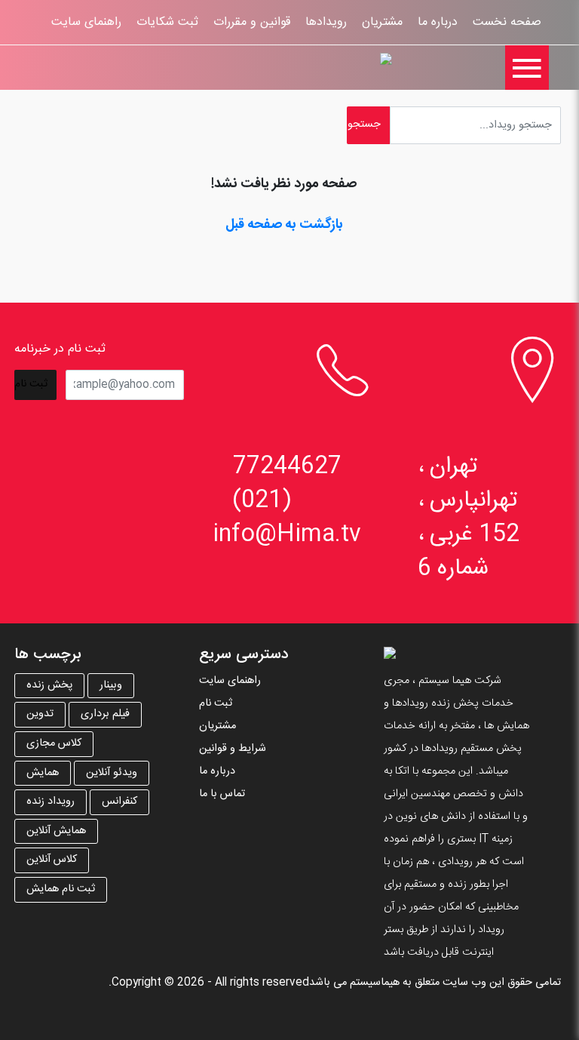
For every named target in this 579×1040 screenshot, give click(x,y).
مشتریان (382, 22)
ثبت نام (215, 703)
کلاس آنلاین (51, 860)
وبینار (111, 685)
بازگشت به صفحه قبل (284, 225)
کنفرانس (119, 801)
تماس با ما (222, 794)
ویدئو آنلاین (111, 773)
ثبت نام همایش (60, 889)
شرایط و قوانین (232, 749)
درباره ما (438, 22)
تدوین (40, 714)
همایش (42, 773)
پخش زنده (49, 685)
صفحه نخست (507, 22)
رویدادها (326, 22)
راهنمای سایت (86, 22)
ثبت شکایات (167, 22)
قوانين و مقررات (251, 22)
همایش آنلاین (56, 831)
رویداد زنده (50, 801)
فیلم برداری (105, 714)
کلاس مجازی (53, 743)
